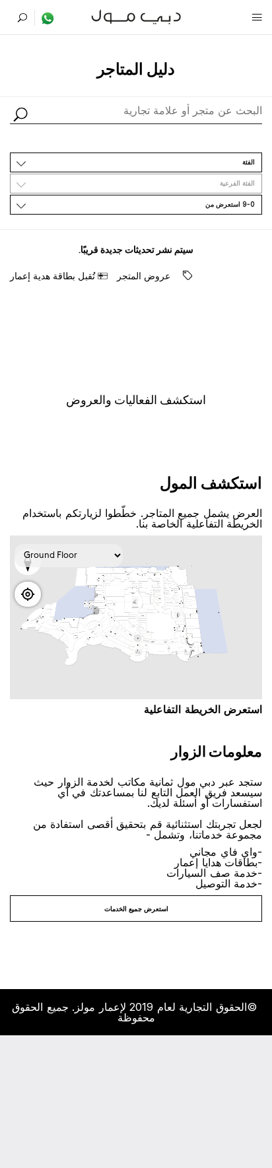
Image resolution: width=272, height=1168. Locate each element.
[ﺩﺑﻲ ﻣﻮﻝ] (136, 15)
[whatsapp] (44, 18)
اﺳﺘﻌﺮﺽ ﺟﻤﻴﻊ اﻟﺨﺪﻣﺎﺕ (136, 908)
